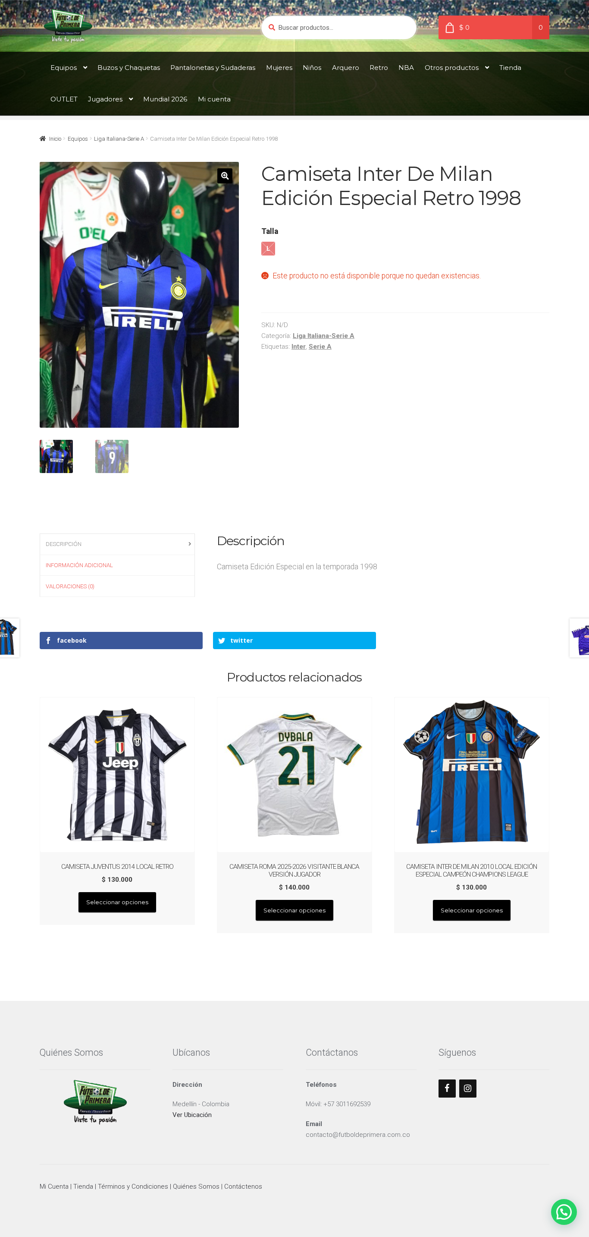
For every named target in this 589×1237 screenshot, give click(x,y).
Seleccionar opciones (117, 902)
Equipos (63, 67)
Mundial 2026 (165, 99)
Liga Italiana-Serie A (119, 139)
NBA (406, 67)
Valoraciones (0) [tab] (70, 586)
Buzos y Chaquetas (128, 67)
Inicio (55, 139)
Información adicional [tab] (79, 565)
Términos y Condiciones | (135, 1186)
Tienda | (85, 1186)
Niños (312, 67)
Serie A (320, 346)
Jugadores (105, 99)
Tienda (510, 67)
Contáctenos (243, 1186)
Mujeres (279, 67)
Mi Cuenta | (56, 1186)
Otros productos (452, 67)
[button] (224, 175)
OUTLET (64, 99)
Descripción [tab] (63, 544)
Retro (379, 67)
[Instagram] (467, 1088)
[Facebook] (447, 1088)
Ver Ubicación (192, 1115)
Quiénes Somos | (198, 1186)
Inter (298, 346)
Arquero (345, 67)
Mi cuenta (214, 99)
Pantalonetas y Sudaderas (212, 67)
